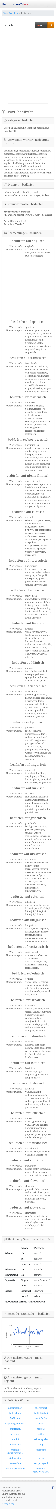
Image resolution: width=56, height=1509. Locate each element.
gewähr (15, 1434)
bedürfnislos (41, 1418)
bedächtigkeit (41, 1413)
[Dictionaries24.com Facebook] (53, 1487)
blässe (41, 1423)
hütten (41, 1434)
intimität (15, 1439)
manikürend (15, 1444)
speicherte (41, 1449)
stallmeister (15, 1458)
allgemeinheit (15, 1407)
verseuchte (15, 1463)
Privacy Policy (8, 1503)
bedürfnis (15, 1418)
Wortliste (13, 13)
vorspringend (41, 1463)
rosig (40, 1444)
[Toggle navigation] (50, 4)
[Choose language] (41, 25)
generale (40, 1428)
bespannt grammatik (15, 1423)
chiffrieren (15, 1428)
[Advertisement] (28, 67)
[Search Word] (50, 25)
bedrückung (15, 1413)
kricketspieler (41, 1439)
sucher (41, 1458)
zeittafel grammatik (15, 1468)
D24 (4, 13)
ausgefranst (41, 1407)
